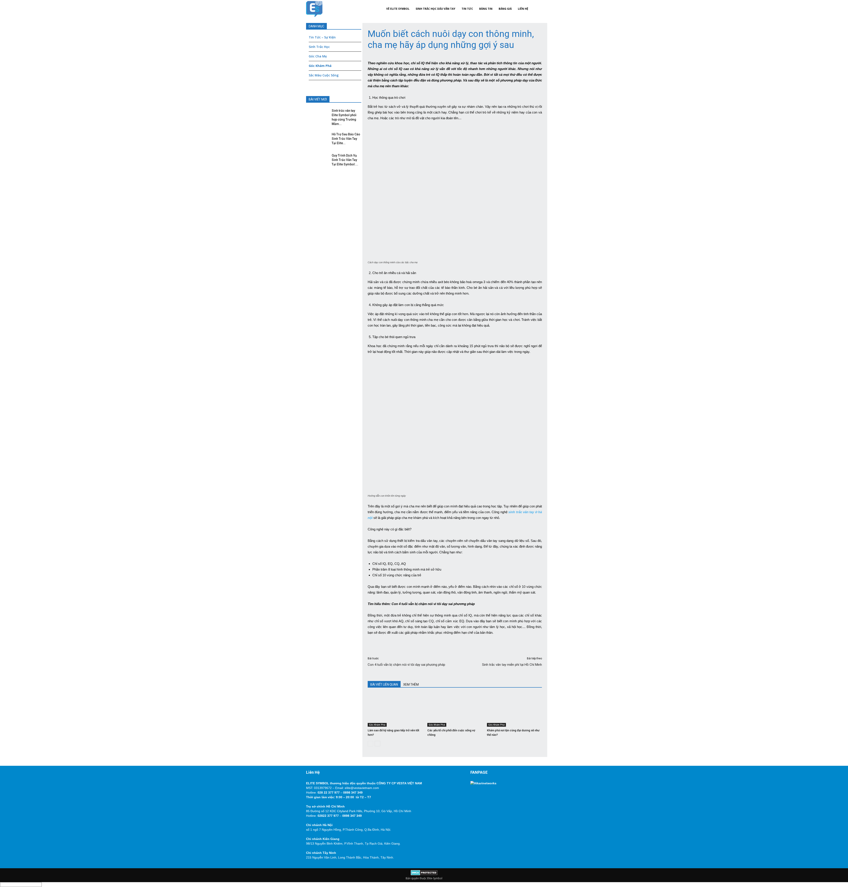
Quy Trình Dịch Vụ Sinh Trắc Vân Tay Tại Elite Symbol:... (345, 160)
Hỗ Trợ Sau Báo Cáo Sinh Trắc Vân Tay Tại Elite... (346, 138)
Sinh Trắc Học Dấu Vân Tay (435, 9)
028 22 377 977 (329, 792)
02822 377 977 (328, 815)
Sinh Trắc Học (319, 47)
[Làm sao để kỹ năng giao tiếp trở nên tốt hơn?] (395, 710)
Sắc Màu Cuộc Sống (324, 75)
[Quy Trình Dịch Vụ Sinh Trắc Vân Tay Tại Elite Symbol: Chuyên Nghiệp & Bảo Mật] (316, 159)
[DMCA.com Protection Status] (424, 874)
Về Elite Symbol (397, 9)
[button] (536, 9)
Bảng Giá (505, 9)
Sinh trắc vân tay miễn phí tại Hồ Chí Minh (512, 665)
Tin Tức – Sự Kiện (322, 37)
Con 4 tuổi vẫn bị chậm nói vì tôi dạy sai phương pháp (406, 665)
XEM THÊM (411, 684)
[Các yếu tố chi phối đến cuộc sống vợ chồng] (454, 710)
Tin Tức (467, 9)
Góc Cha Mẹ (318, 56)
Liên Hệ (523, 9)
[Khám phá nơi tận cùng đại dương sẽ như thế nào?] (514, 710)
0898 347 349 (353, 792)
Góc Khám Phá (377, 724)
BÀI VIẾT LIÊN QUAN (384, 684)
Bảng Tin (485, 9)
